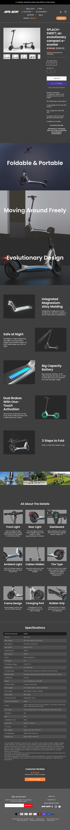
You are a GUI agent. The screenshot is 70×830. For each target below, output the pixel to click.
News (41, 15)
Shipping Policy (40, 819)
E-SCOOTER (27, 12)
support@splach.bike (51, 803)
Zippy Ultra (30, 9)
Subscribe (28, 805)
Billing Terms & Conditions (37, 820)
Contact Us (51, 800)
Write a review (35, 779)
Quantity (50, 68)
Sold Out (61, 18)
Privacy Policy (51, 820)
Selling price (52, 60)
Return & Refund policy (53, 819)
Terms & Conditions (22, 820)
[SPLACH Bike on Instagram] (56, 807)
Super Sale (51, 64)
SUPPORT (30, 15)
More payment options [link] (57, 87)
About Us (51, 796)
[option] (21, 40)
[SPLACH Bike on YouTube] (60, 807)
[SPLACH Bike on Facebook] (52, 807)
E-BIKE (40, 9)
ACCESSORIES (41, 12)
